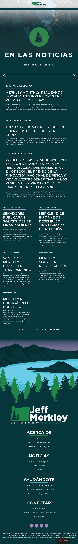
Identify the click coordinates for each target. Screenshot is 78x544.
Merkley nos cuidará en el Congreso (16, 303)
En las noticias (39, 466)
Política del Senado (16, 533)
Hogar (26, 65)
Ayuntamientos (39, 509)
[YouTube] (41, 526)
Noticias (34, 65)
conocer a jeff (39, 438)
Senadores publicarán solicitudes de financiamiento (18, 219)
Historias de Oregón (39, 446)
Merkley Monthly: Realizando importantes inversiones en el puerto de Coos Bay (35, 96)
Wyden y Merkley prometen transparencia (17, 264)
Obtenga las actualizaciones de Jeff (39, 513)
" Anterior (24, 330)
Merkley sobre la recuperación (52, 262)
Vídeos (39, 470)
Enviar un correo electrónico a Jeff (39, 489)
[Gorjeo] (46, 526)
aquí (43, 539)
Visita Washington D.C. (39, 493)
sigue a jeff (39, 517)
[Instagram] (36, 526)
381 (42, 330)
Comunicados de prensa (39, 462)
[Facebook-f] (32, 526)
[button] (39, 8)
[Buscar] (72, 76)
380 (37, 330)
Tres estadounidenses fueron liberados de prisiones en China (35, 131)
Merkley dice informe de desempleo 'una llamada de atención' (51, 221)
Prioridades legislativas (39, 442)
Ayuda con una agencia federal (39, 485)
